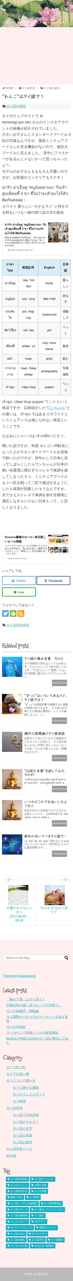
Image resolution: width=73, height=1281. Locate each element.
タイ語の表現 (16, 106)
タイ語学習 (14, 1108)
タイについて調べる (20, 1080)
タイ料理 (19, 1101)
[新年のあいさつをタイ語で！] (12, 844)
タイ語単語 (57, 1239)
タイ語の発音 (22, 1135)
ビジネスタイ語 (18, 1245)
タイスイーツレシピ (21, 1227)
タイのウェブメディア (29, 1094)
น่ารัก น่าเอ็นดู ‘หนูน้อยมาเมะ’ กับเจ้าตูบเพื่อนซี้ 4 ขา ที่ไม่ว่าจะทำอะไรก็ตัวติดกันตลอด (25, 229)
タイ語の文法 (17, 1233)
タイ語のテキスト (26, 1122)
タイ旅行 (39, 1215)
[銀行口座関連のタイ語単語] (12, 742)
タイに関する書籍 (26, 1087)
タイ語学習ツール (19, 1149)
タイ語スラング (18, 1209)
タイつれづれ (16, 1067)
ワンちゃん (56, 408)
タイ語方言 (38, 1239)
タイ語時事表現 (52, 1203)
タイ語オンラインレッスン (48, 1209)
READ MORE (59, 683)
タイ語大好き (13, 15)
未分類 (11, 1155)
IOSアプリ (40, 1221)
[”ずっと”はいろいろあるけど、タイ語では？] (12, 704)
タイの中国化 (16, 1027)
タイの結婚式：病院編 (22, 1011)
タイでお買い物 (17, 1074)
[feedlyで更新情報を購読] (13, 613)
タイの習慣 (40, 1191)
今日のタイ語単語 (44, 1245)
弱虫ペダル (16, 1197)
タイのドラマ (39, 1233)
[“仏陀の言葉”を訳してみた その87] (12, 779)
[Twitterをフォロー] (5, 613)
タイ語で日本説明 (26, 1115)
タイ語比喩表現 (18, 1215)
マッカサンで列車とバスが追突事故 (32, 1032)
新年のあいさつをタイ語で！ (45, 836)
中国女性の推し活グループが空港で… (33, 1005)
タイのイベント (18, 1185)
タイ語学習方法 (18, 1191)
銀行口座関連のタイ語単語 (44, 733)
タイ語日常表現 (17, 625)
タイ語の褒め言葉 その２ (43, 658)
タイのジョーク (18, 1221)
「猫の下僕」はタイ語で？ (25, 999)
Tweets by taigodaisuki (19, 976)
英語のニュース (47, 1227)
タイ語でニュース (44, 1179)
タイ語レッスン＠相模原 (23, 1203)
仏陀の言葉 (40, 1185)
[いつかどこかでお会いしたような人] (12, 810)
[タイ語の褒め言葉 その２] (12, 667)
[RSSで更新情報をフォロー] (20, 613)
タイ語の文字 (22, 1128)
